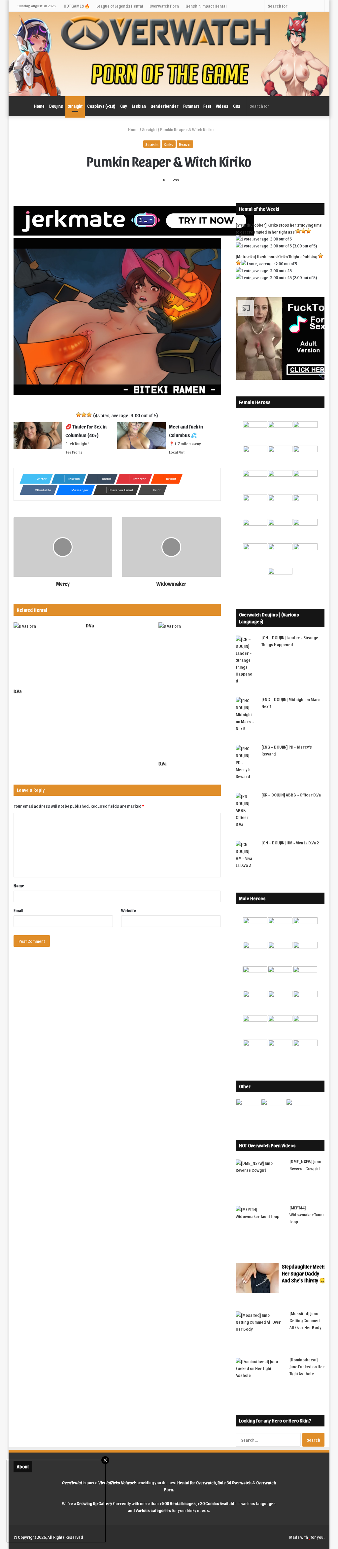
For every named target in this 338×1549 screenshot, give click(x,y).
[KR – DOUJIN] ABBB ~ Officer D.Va (291, 794)
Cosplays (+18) (101, 105)
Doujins (56, 105)
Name (19, 885)
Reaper (185, 144)
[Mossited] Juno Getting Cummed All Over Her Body (305, 1320)
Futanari (191, 105)
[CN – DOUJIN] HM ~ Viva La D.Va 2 (290, 842)
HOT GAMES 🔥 (77, 5)
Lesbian (139, 105)
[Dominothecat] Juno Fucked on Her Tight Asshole (306, 1366)
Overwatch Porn (164, 5)
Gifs (236, 105)
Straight (75, 105)
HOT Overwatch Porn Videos (267, 1145)
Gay (123, 105)
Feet (207, 105)
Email (18, 910)
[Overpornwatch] (169, 54)
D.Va (18, 691)
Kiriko (169, 144)
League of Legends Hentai (119, 5)
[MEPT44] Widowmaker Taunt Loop (306, 1214)
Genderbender (165, 105)
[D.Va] (45, 653)
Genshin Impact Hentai (206, 5)
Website (128, 910)
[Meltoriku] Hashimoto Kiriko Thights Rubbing (276, 256)
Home (39, 105)
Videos (222, 105)
